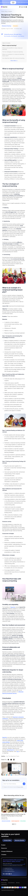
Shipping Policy (4, 884)
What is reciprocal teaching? (9, 45)
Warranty (18, 882)
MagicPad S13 (10, 750)
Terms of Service (11, 882)
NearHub (4, 737)
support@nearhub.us (8, 869)
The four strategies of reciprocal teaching (12, 51)
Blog (6, 11)
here (18, 751)
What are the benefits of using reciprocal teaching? (12, 48)
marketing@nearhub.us (9, 871)
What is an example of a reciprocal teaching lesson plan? (13, 55)
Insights (10, 11)
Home (2, 11)
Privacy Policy (20, 787)
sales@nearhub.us (8, 868)
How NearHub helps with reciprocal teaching (13, 58)
